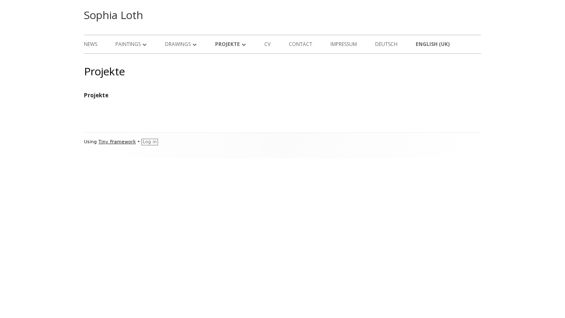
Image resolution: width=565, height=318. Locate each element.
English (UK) (433, 44)
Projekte (227, 44)
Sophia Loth (113, 14)
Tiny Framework (117, 142)
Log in (150, 142)
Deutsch (386, 44)
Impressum (343, 44)
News (90, 44)
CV (267, 44)
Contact (300, 44)
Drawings (178, 44)
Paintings (128, 44)
